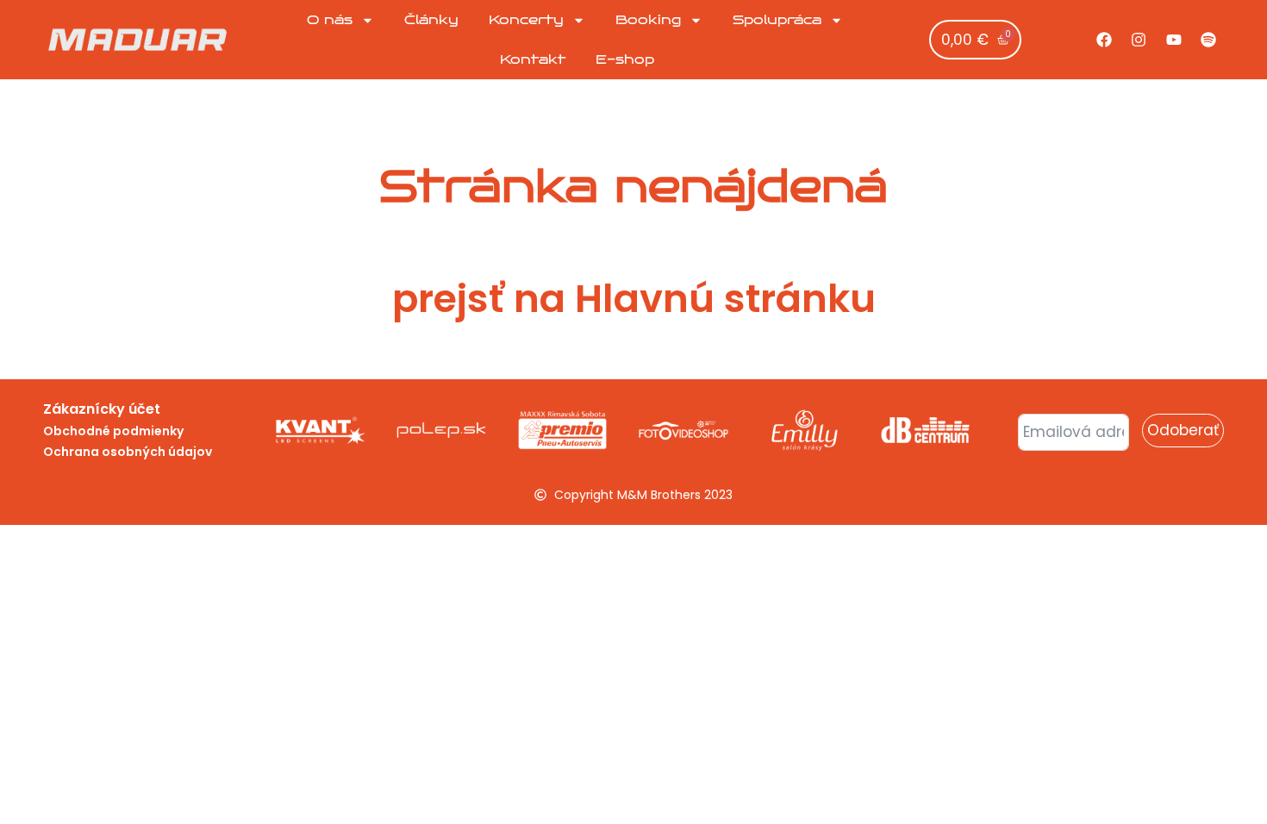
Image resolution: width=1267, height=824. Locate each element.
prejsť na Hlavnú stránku (634, 299)
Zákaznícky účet (101, 409)
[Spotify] (1208, 39)
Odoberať (1183, 430)
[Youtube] (1173, 39)
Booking (648, 20)
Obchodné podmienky (113, 431)
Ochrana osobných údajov (127, 451)
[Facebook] (1104, 39)
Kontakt (532, 59)
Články (431, 20)
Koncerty (526, 20)
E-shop (625, 59)
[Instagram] (1138, 39)
